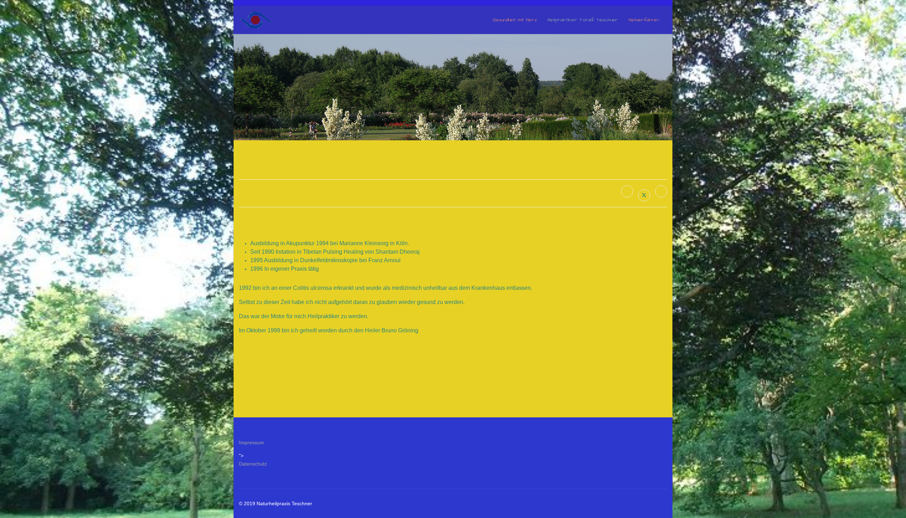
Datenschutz (253, 464)
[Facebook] (627, 191)
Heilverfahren (644, 19)
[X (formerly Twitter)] (644, 195)
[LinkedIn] (661, 191)
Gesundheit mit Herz (515, 19)
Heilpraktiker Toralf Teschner (582, 19)
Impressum (251, 442)
